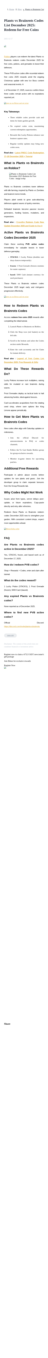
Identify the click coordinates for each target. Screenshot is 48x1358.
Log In (4, 738)
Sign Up (9, 738)
